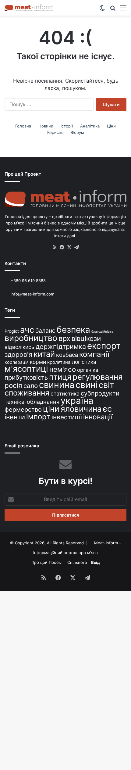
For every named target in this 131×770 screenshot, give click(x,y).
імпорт (38, 416)
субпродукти (100, 393)
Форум (77, 132)
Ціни (111, 126)
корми (38, 362)
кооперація (17, 362)
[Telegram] (76, 247)
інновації (97, 417)
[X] (69, 247)
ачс (27, 330)
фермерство (23, 409)
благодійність (102, 332)
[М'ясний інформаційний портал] (29, 7)
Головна (23, 126)
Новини (45, 126)
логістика (84, 362)
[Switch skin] (102, 10)
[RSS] (54, 247)
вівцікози (86, 338)
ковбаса (67, 354)
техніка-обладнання (32, 401)
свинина (56, 384)
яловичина (81, 409)
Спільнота (77, 562)
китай (44, 354)
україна (77, 400)
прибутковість (26, 377)
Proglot (12, 331)
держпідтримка (61, 346)
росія (13, 385)
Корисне (55, 132)
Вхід (95, 562)
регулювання (97, 376)
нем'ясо (62, 369)
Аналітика (90, 126)
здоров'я (18, 354)
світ (106, 385)
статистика (65, 393)
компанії (94, 354)
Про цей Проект (47, 562)
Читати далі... (65, 235)
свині (86, 385)
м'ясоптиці (26, 369)
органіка (87, 370)
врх (64, 338)
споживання (27, 392)
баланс (45, 330)
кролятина (59, 362)
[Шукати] (113, 10)
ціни (51, 409)
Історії (67, 126)
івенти (15, 417)
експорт (104, 346)
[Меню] (123, 10)
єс (107, 409)
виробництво (31, 338)
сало (30, 385)
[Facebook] (62, 247)
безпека (73, 329)
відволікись (19, 347)
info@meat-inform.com (31, 294)
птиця (60, 376)
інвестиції (66, 417)
